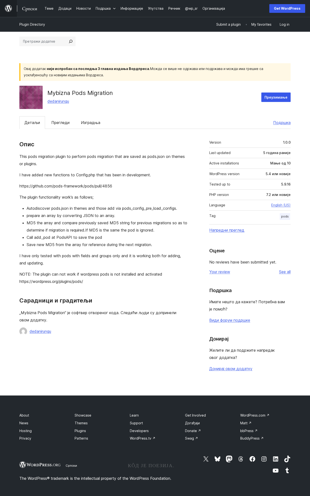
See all (285, 271)
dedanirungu (58, 101)
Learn (134, 415)
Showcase (83, 415)
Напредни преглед (226, 230)
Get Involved (195, 415)
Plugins (80, 431)
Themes (81, 423)
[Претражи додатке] (71, 41)
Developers (139, 431)
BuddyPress (252, 438)
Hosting (25, 431)
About (24, 415)
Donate (193, 431)
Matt (246, 423)
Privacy (25, 438)
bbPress (249, 431)
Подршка (282, 122)
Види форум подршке (229, 320)
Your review (219, 271)
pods (285, 216)
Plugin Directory (32, 24)
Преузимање (275, 97)
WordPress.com (255, 415)
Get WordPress (287, 8)
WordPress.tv (142, 438)
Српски (71, 465)
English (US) (281, 205)
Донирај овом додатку (230, 368)
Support (136, 423)
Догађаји (192, 423)
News (23, 423)
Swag (191, 438)
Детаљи (32, 122)
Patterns (81, 438)
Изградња (90, 122)
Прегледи (60, 122)
